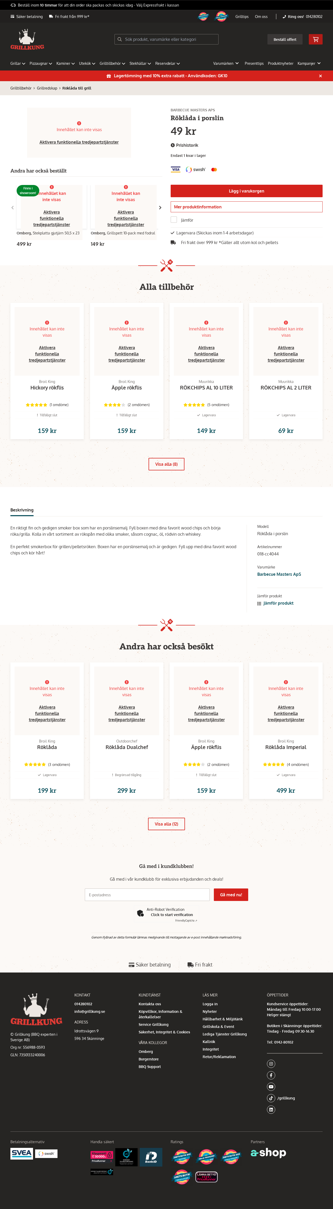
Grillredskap (47, 88)
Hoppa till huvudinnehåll (164, 7)
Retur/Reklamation (219, 1056)
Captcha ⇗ (186, 920)
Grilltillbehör (110, 63)
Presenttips (254, 63)
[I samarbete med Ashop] (268, 1153)
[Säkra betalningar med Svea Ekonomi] (21, 1154)
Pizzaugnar (39, 63)
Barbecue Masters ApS (279, 574)
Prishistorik (186, 145)
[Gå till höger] (160, 207)
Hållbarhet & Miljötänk (223, 1019)
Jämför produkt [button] (277, 603)
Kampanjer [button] (306, 63)
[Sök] (119, 39)
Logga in (210, 1004)
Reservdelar (165, 63)
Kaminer (63, 63)
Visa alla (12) (166, 824)
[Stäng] (320, 76)
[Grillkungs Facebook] (293, 1075)
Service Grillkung (154, 1024)
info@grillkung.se (89, 1011)
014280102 (314, 16)
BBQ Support (150, 1066)
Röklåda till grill (76, 88)
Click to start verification (172, 914)
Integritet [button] (211, 1049)
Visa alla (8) (166, 464)
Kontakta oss (150, 1004)
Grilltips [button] (242, 16)
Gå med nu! (231, 894)
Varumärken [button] (223, 63)
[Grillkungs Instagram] (293, 1064)
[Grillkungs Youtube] (293, 1087)
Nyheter (210, 1011)
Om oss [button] (261, 16)
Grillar (15, 63)
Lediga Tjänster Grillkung (225, 1034)
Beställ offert (285, 39)
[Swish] (46, 1153)
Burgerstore (149, 1059)
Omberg (146, 1051)
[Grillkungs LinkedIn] (295, 1109)
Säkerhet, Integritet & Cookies (164, 1032)
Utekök (85, 63)
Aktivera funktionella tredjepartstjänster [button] (79, 142)
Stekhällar (138, 63)
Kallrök (209, 1041)
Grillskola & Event (218, 1026)
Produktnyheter (280, 63)
